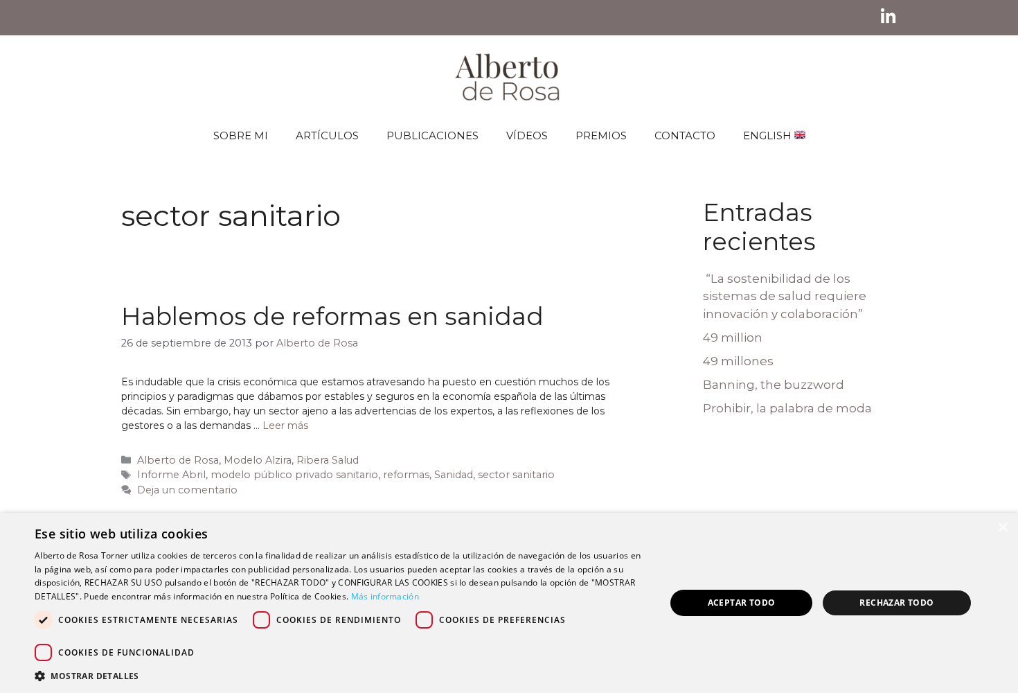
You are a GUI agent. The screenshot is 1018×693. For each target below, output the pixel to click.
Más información (385, 596)
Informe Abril (171, 474)
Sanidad (453, 474)
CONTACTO (684, 135)
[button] (341, 676)
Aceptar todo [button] (742, 602)
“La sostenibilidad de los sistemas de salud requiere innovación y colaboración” (784, 296)
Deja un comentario (187, 490)
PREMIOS (601, 135)
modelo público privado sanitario (294, 474)
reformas (406, 474)
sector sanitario (516, 474)
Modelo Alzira (258, 460)
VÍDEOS (527, 135)
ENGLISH (768, 135)
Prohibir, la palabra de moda (787, 408)
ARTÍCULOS (327, 135)
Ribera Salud (327, 460)
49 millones (738, 361)
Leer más (285, 425)
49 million (732, 337)
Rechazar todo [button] (896, 602)
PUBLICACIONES (432, 135)
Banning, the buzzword (773, 385)
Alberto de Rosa (178, 460)
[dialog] (509, 603)
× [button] (1002, 528)
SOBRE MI (240, 135)
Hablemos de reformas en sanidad (332, 316)
